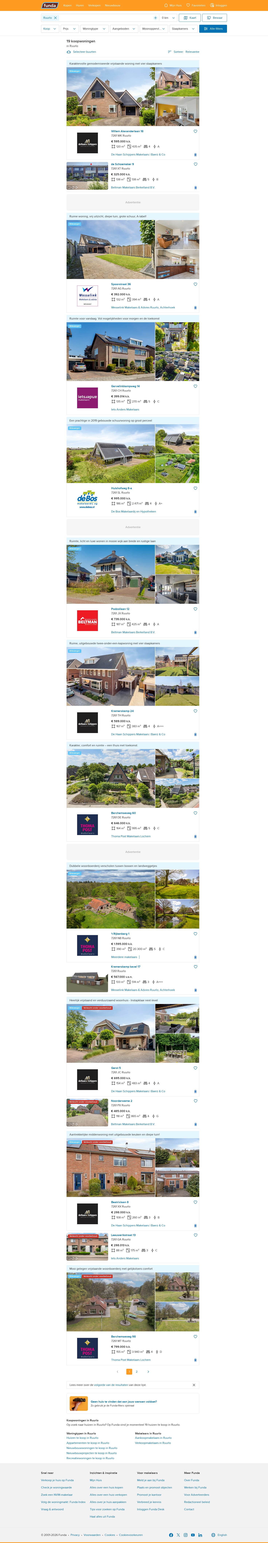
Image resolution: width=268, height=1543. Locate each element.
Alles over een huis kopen (106, 1487)
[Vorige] (117, 1372)
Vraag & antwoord (52, 1509)
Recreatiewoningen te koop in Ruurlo (90, 1458)
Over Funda (191, 1480)
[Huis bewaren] (195, 131)
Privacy (75, 1535)
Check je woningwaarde (56, 1487)
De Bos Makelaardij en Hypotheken (133, 511)
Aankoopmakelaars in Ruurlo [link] (153, 1438)
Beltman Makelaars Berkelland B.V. (133, 187)
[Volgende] (148, 1372)
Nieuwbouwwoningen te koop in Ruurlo (92, 1448)
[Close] (55, 18)
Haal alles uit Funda (102, 1516)
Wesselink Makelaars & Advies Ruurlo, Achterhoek (143, 307)
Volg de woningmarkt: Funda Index (63, 1502)
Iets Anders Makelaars (125, 409)
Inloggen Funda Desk (150, 1509)
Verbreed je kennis (149, 1502)
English (222, 1535)
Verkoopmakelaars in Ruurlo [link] (153, 1443)
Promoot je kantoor (149, 1495)
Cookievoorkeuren (131, 1535)
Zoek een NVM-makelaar (57, 1495)
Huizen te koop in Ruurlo (82, 1438)
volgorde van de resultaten (111, 1385)
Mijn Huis (96, 1480)
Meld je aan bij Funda (150, 1480)
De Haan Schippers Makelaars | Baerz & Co (138, 154)
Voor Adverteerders (196, 1495)
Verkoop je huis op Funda (57, 1480)
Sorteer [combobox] (186, 52)
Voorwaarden (92, 1535)
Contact (189, 1509)
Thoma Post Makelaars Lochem (131, 836)
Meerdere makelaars (124, 957)
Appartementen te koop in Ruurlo (88, 1443)
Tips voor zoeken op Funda (107, 1509)
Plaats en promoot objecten (154, 1487)
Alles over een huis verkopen (108, 1495)
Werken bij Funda (195, 1487)
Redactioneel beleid (197, 1502)
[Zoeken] (155, 18)
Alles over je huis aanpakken (108, 1502)
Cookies (110, 1535)
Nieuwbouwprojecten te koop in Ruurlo (92, 1453)
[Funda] (50, 5)
